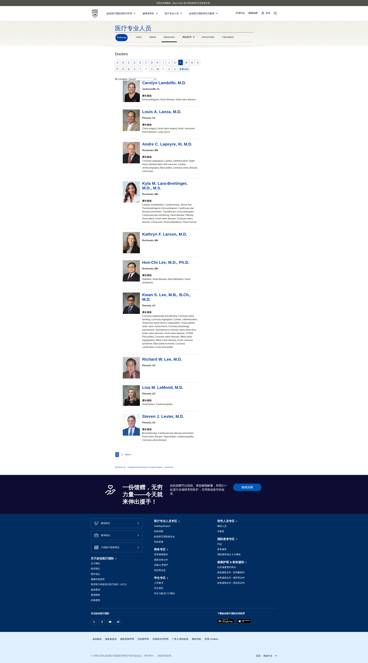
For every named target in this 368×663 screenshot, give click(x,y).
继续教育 (186, 37)
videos (152, 37)
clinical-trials (208, 37)
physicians (169, 37)
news (138, 37)
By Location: (121, 79)
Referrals (121, 37)
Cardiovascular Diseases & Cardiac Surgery (145, 467)
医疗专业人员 (133, 28)
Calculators (228, 37)
